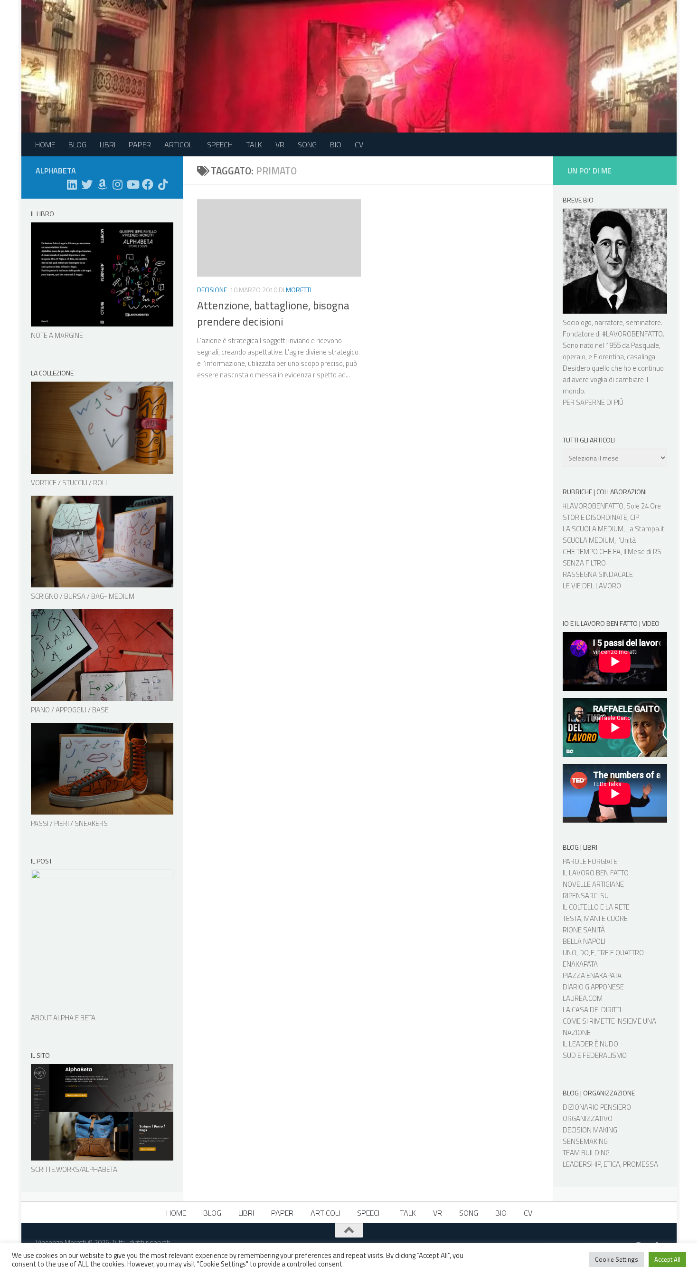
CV (359, 144)
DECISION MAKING (590, 1129)
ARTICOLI (179, 144)
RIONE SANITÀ (584, 929)
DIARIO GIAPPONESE (593, 986)
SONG (307, 144)
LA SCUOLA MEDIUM (593, 528)
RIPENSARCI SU (586, 895)
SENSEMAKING (585, 1141)
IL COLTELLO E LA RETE (596, 907)
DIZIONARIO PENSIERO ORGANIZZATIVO (597, 1113)
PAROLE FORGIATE (590, 861)
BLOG (77, 144)
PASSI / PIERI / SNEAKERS (69, 823)
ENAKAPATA (580, 964)
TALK (254, 144)
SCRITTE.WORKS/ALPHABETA (74, 1169)
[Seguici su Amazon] (102, 184)
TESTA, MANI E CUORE (595, 918)
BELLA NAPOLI (584, 941)
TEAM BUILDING (586, 1152)
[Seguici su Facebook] (147, 184)
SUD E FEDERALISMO (595, 1055)
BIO (335, 144)
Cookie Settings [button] (616, 1259)
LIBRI (107, 144)
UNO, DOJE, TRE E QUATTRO (603, 952)
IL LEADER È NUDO (590, 1043)
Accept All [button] (667, 1259)
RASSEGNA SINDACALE (598, 574)
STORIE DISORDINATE (595, 517)
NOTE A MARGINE (57, 335)
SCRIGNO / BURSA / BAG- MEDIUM (82, 596)
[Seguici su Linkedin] (71, 184)
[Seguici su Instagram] (117, 184)
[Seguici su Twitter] (87, 184)
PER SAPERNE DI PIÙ (593, 402)
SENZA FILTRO (584, 562)
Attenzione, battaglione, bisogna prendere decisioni (273, 313)
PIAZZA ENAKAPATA (592, 975)
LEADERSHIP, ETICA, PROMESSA (610, 1164)
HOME (45, 144)
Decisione (212, 290)
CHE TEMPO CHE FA (592, 551)
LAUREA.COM (583, 998)
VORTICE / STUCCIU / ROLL (70, 482)
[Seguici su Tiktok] (163, 184)
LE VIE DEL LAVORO (592, 585)
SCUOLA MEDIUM (588, 540)
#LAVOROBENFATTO (632, 333)
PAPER (140, 144)
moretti (298, 290)
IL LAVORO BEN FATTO (596, 872)
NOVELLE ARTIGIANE (593, 884)
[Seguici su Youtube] (132, 184)
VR (279, 144)
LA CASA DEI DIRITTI (592, 1009)
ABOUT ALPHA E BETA (63, 1017)
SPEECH (220, 144)
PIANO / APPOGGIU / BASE (70, 709)
